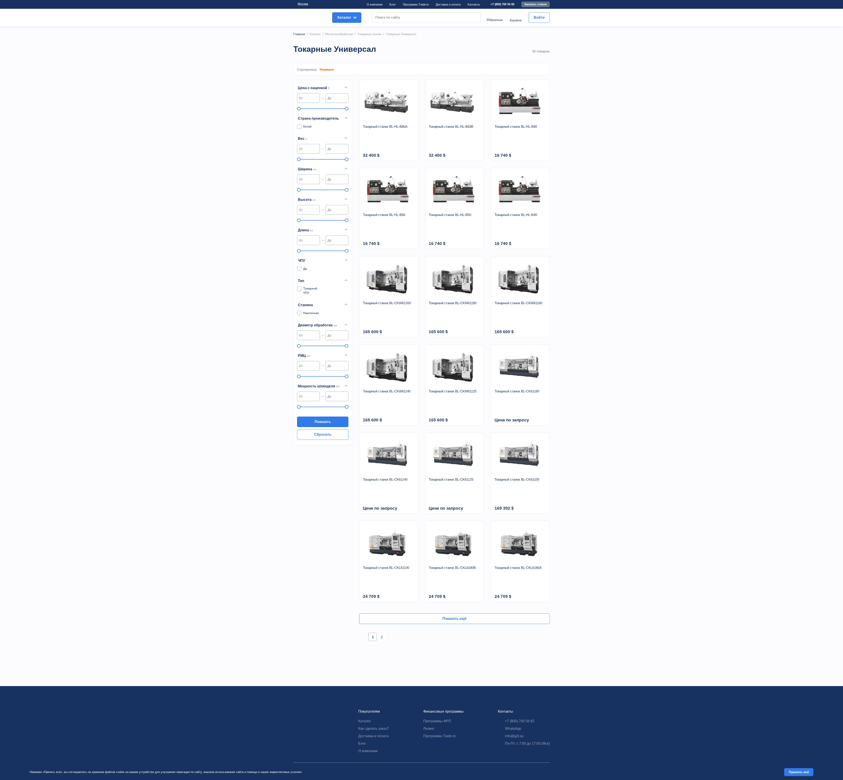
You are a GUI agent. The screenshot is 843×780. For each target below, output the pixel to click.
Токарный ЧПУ (310, 291)
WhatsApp (513, 728)
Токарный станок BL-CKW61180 (452, 303)
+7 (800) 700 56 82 (502, 4)
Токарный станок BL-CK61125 (451, 479)
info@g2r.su (514, 736)
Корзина (516, 20)
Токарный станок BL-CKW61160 (518, 303)
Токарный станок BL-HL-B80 (516, 126)
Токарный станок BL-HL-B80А (385, 126)
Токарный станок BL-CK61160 (517, 391)
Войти (539, 17)
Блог (392, 4)
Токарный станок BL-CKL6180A (518, 568)
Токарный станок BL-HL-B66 (384, 215)
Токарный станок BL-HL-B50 (450, 215)
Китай (307, 126)
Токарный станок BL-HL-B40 (516, 215)
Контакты (474, 4)
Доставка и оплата (373, 736)
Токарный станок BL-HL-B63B (451, 126)
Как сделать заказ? (373, 728)
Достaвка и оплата (448, 4)
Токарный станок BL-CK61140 (385, 479)
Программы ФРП (437, 721)
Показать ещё (454, 618)
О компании (374, 4)
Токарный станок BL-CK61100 (517, 479)
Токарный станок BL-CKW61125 (452, 391)
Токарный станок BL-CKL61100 (386, 568)
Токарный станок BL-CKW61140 (387, 391)
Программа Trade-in (416, 4)
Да (305, 268)
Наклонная (311, 313)
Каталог (364, 721)
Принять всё (799, 772)
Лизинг (428, 728)
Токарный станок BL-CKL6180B (452, 568)
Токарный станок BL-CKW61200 (387, 303)
